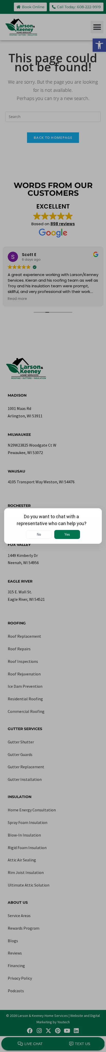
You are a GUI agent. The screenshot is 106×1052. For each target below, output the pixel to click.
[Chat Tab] (53, 526)
